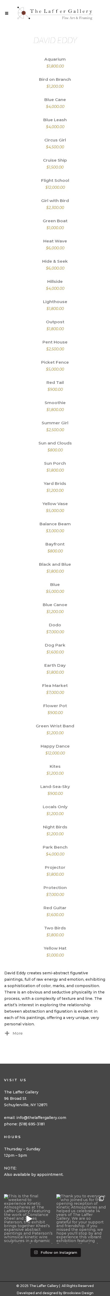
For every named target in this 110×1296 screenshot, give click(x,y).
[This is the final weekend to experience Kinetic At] (29, 1219)
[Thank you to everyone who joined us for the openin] (81, 1219)
